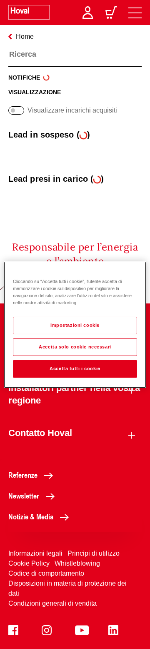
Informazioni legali (35, 553)
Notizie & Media (30, 516)
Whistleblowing (77, 563)
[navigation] (135, 12)
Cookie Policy (29, 563)
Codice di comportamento (46, 573)
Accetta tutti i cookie (75, 368)
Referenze (23, 474)
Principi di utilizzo (94, 553)
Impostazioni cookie (75, 325)
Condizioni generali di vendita (52, 603)
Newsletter (23, 495)
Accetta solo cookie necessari (75, 346)
